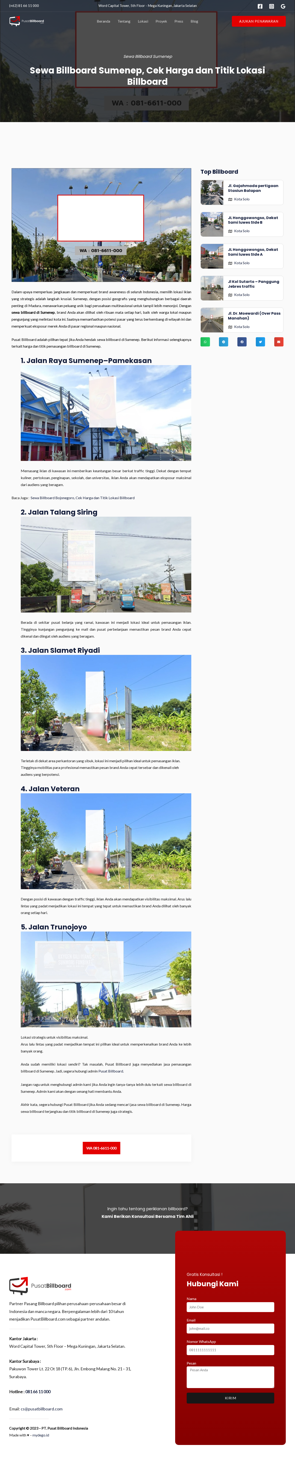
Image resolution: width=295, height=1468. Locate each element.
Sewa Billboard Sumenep (147, 56)
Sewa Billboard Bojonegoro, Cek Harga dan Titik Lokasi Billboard (83, 497)
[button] (259, 21)
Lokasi (143, 21)
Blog (194, 21)
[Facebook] (260, 6)
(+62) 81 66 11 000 (24, 5)
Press (178, 21)
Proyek (161, 21)
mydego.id (40, 1435)
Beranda (103, 21)
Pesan (191, 1363)
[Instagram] (271, 6)
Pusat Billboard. (111, 1071)
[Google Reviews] (283, 6)
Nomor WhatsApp (201, 1341)
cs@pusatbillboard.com (41, 1408)
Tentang (124, 21)
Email (191, 1320)
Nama (191, 1298)
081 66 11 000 (37, 1391)
